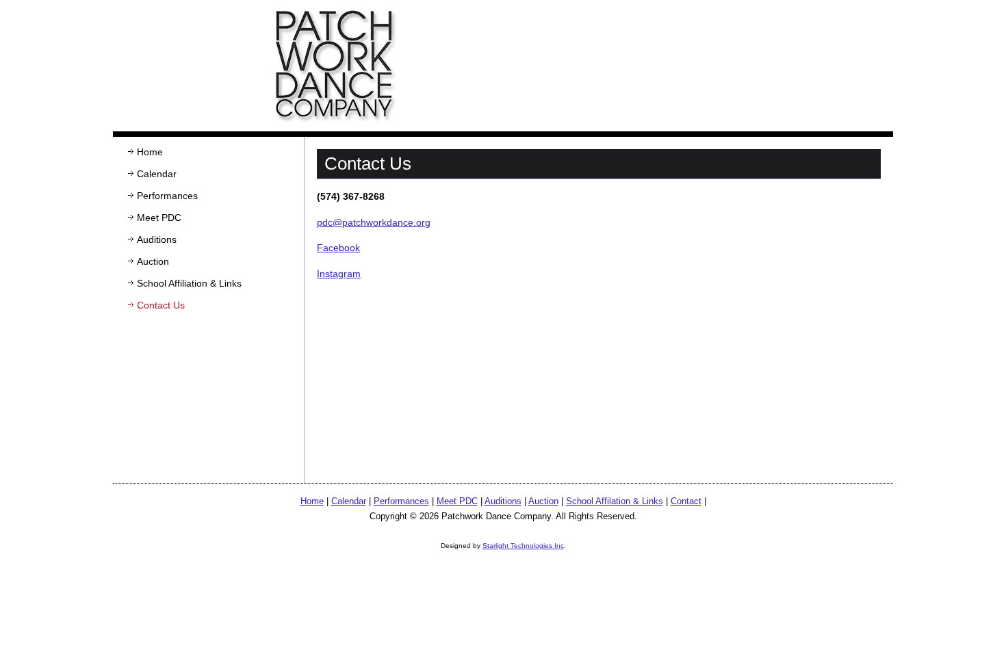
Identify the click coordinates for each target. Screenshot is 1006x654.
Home (150, 151)
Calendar (157, 173)
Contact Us (161, 305)
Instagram (339, 273)
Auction (153, 261)
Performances (167, 195)
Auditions (157, 239)
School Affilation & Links (614, 501)
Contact (686, 501)
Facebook (338, 247)
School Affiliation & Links (189, 283)
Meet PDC (159, 217)
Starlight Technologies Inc (523, 545)
